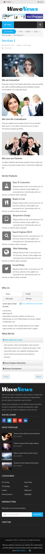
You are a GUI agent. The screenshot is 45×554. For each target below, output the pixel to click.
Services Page (6, 35)
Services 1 (9, 40)
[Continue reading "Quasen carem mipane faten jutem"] (7, 466)
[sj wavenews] (22, 9)
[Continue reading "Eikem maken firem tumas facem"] (7, 456)
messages (9, 299)
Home (21, 31)
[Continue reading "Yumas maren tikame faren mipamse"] (7, 436)
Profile (28, 294)
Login (41, 2)
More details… (21, 550)
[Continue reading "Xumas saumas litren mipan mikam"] (7, 446)
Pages (36, 31)
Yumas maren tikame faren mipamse (27, 433)
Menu (9, 25)
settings (29, 299)
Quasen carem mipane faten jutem (26, 463)
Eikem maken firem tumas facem (25, 453)
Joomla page (27, 45)
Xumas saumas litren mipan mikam (26, 443)
